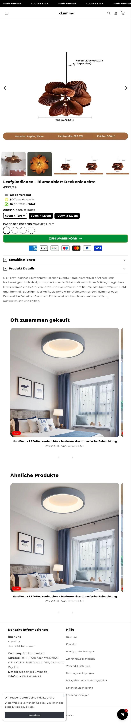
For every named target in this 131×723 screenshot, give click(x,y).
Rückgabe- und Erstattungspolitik (86, 680)
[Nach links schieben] (58, 457)
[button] (6, 13)
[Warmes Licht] (6, 230)
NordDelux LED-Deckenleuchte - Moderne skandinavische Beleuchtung (65, 441)
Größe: (19, 210)
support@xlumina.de (33, 671)
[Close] (64, 695)
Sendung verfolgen (77, 695)
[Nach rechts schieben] (72, 457)
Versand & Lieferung (78, 666)
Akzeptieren (34, 715)
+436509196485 (30, 676)
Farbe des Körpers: (28, 224)
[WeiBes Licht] (23, 230)
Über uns (71, 637)
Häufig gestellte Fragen (80, 651)
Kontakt (71, 644)
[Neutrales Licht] (14, 230)
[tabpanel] (65, 84)
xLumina (69, 716)
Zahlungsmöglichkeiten (80, 658)
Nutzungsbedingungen (80, 673)
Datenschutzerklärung (79, 687)
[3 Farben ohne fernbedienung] (31, 230)
